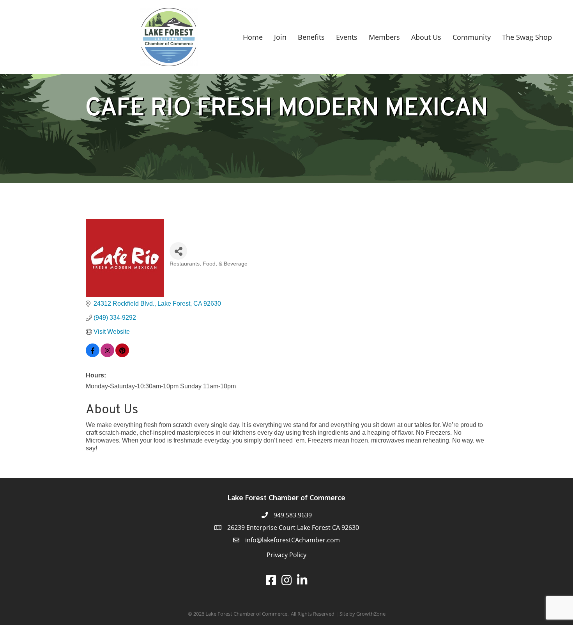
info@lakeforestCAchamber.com (292, 540)
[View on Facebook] (92, 355)
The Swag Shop (527, 37)
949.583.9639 (293, 515)
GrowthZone (371, 613)
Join (280, 37)
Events (346, 37)
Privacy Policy (286, 555)
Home (253, 37)
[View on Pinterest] (122, 355)
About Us (426, 37)
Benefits (311, 37)
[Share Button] (178, 251)
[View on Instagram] (107, 355)
